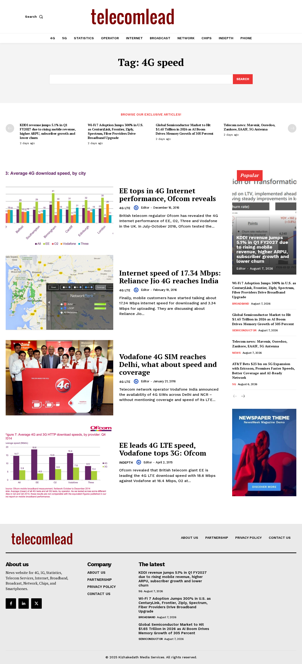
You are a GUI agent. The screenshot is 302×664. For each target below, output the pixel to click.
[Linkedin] (23, 603)
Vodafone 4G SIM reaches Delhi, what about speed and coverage (168, 364)
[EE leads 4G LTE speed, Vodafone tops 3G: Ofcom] (59, 462)
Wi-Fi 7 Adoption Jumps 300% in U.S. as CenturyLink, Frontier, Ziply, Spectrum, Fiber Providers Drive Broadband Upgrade (115, 131)
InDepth (126, 462)
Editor (145, 207)
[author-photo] (137, 207)
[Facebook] (11, 603)
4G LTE (124, 208)
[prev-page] (10, 128)
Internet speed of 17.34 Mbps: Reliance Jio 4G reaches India (170, 276)
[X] (36, 603)
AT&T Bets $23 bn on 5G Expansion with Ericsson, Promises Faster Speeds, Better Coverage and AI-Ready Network (263, 371)
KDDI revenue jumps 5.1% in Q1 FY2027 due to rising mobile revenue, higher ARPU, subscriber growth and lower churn (48, 131)
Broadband (240, 303)
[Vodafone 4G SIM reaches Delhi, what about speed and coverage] (59, 377)
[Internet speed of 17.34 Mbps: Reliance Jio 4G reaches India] (59, 292)
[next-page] (292, 128)
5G (234, 384)
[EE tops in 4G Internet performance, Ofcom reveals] (59, 208)
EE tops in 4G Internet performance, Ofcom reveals (167, 194)
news (236, 352)
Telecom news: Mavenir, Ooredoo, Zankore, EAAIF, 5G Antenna (249, 127)
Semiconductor (244, 330)
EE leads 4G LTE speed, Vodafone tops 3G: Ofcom (162, 449)
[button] (35, 17)
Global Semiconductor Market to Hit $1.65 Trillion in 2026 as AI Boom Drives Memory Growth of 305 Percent (185, 129)
